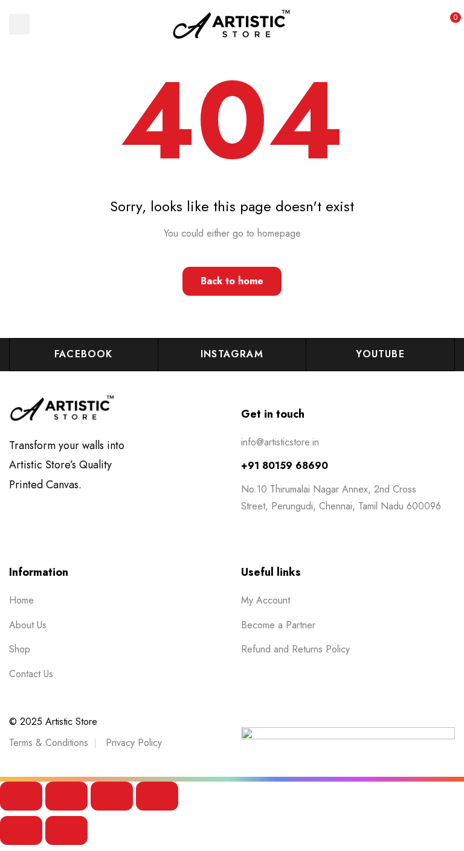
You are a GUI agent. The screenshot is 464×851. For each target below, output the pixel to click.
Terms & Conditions (48, 743)
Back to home (232, 281)
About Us (28, 625)
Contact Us (31, 674)
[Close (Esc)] (157, 796)
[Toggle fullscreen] (66, 796)
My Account (265, 600)
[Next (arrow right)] (66, 830)
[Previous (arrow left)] (21, 830)
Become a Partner (278, 625)
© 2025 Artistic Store (53, 721)
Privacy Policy (134, 743)
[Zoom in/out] (21, 796)
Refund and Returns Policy (295, 649)
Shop (19, 649)
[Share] (112, 796)
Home (21, 600)
